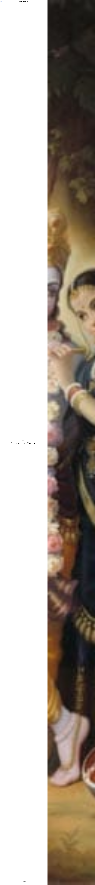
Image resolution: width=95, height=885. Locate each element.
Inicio (23, 440)
